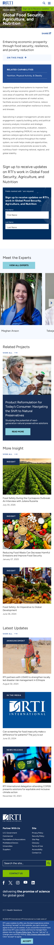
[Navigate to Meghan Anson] (22, 300)
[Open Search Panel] (44, 3)
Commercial (8, 836)
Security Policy (38, 836)
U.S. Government (10, 833)
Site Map (35, 839)
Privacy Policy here (23, 932)
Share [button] (45, 33)
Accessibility (37, 849)
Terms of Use (37, 846)
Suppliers (6, 849)
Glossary (35, 843)
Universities (7, 846)
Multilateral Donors (10, 843)
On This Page (15, 57)
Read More (21, 431)
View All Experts (19, 265)
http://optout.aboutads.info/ (38, 934)
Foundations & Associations (14, 839)
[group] (22, 303)
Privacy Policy (37, 833)
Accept (28, 941)
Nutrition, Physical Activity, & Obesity (24, 75)
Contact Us (36, 853)
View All (10, 353)
